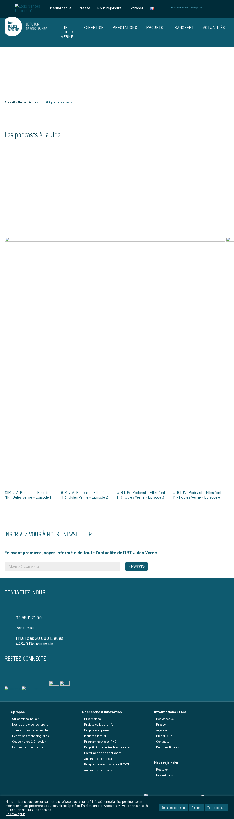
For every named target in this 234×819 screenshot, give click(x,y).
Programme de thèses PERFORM (106, 764)
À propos (17, 712)
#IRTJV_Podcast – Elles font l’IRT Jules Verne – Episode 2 (85, 494)
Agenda (161, 730)
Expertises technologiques (30, 736)
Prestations (125, 27)
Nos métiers (164, 775)
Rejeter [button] (196, 807)
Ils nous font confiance (27, 747)
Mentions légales (167, 747)
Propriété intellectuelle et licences (107, 747)
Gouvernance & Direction (29, 741)
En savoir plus (15, 814)
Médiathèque (61, 7)
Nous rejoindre (109, 7)
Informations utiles (170, 712)
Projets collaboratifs (98, 724)
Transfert (183, 27)
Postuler (162, 769)
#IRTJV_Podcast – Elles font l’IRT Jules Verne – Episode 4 (197, 494)
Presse (84, 7)
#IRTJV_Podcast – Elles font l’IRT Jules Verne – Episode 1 (29, 494)
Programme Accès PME (100, 741)
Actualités (214, 27)
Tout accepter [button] (216, 807)
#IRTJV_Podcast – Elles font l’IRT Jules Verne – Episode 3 (141, 494)
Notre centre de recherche (30, 724)
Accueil (10, 102)
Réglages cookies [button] (173, 807)
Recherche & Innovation (102, 712)
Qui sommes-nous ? (25, 719)
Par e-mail (25, 627)
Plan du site (164, 736)
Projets (154, 27)
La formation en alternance (103, 753)
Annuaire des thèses (98, 770)
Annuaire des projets (98, 758)
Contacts (162, 741)
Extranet (136, 7)
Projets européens (96, 730)
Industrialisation (95, 736)
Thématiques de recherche (30, 730)
